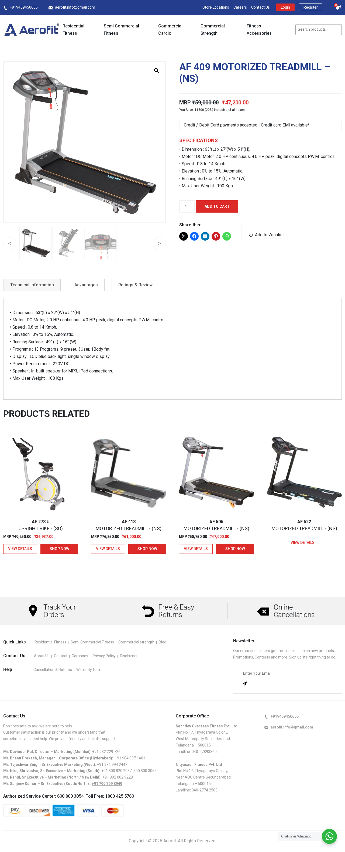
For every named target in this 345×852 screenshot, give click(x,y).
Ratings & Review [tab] (135, 284)
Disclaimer (129, 656)
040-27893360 (204, 751)
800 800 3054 (70, 796)
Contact (60, 656)
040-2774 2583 (205, 790)
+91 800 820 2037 (116, 771)
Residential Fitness (73, 29)
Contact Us (260, 7)
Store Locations (215, 7)
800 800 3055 (145, 771)
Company (80, 656)
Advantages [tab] (86, 284)
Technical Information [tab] (32, 284)
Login (285, 7)
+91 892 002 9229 (117, 777)
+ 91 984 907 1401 (129, 758)
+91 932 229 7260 (107, 751)
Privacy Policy (104, 656)
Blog (162, 642)
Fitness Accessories (259, 29)
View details (20, 549)
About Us (42, 656)
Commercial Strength (213, 29)
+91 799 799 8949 (107, 783)
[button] (156, 70)
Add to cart (217, 206)
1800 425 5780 (119, 796)
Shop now (59, 549)
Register (310, 7)
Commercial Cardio (170, 29)
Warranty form (88, 669)
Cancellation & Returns (52, 669)
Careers (240, 7)
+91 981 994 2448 (112, 764)
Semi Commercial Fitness (121, 29)
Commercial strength (136, 642)
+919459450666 (24, 7)
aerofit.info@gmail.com (75, 7)
